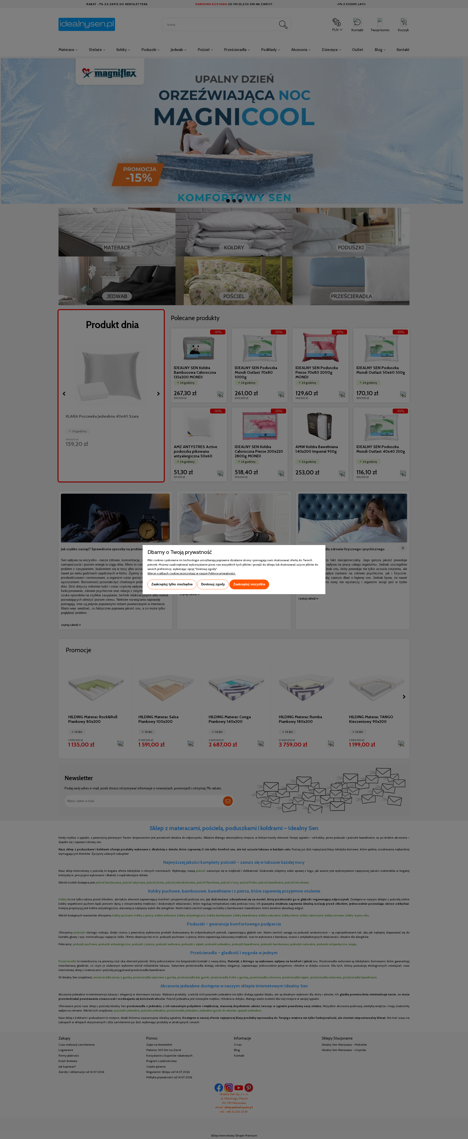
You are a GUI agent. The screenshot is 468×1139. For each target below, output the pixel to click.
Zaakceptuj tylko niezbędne (172, 584)
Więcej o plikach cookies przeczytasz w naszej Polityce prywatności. (191, 573)
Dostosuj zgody (213, 584)
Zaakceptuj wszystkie (249, 584)
